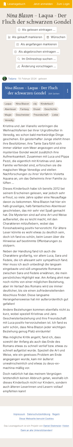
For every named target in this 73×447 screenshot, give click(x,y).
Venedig (9, 120)
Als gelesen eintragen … (38, 29)
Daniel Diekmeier (52, 425)
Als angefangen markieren (39, 44)
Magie (8, 114)
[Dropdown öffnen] (67, 91)
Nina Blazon (20, 15)
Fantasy (24, 109)
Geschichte (50, 109)
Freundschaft (41, 114)
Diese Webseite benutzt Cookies (36, 418)
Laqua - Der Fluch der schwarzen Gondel (36, 18)
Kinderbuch (47, 103)
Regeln (56, 414)
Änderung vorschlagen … (38, 66)
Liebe (55, 114)
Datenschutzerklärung (38, 414)
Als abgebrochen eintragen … (38, 51)
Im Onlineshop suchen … (39, 59)
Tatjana (12, 78)
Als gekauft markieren (27, 37)
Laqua (8, 103)
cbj (35, 103)
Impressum (19, 414)
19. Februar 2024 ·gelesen (32, 78)
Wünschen (58, 37)
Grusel (36, 109)
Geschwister (22, 114)
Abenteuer (10, 109)
